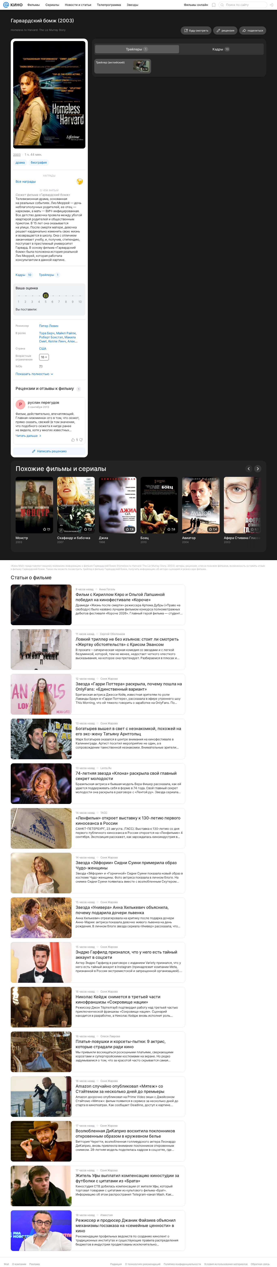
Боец (145, 538)
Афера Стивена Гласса (242, 538)
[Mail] (6, 5)
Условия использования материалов (226, 1264)
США (42, 348)
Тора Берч (47, 333)
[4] (39, 302)
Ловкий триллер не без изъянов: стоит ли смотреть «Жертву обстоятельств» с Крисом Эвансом (127, 642)
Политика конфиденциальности (182, 1264)
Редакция (116, 1264)
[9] (73, 302)
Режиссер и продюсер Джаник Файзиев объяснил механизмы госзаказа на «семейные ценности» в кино (126, 1225)
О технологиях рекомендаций (142, 1264)
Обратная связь (260, 1264)
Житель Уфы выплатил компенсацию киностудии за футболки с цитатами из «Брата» (127, 1178)
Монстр (22, 538)
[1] (19, 302)
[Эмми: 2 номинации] (79, 181)
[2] (26, 302)
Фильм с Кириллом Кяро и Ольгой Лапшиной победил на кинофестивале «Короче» (120, 597)
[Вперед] (257, 468)
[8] (66, 302)
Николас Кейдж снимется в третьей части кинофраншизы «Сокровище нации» (118, 999)
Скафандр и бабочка (73, 538)
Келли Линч (57, 341)
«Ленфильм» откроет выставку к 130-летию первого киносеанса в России (128, 821)
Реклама (34, 1264)
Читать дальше (27, 436)
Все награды (26, 181)
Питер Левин (48, 326)
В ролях (21, 333)
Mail (6, 1264)
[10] (80, 302)
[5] (46, 302)
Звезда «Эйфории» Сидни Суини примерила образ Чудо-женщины (126, 865)
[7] (59, 302)
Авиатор (189, 538)
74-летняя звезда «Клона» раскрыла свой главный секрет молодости (126, 776)
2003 (17, 155)
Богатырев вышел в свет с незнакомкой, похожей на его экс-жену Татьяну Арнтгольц (128, 731)
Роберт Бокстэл (51, 337)
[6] (53, 302)
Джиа (103, 538)
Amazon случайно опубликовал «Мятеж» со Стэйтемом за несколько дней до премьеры (120, 1089)
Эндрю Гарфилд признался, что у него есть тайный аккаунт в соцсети (126, 955)
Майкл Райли (66, 333)
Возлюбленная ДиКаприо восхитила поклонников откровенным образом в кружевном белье (125, 1133)
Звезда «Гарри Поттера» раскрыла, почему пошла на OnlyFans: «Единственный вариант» (129, 686)
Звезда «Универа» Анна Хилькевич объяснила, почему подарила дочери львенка (122, 910)
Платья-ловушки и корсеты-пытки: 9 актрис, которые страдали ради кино (121, 1044)
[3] (32, 302)
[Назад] (248, 468)
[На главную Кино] (16, 5)
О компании (19, 1264)
